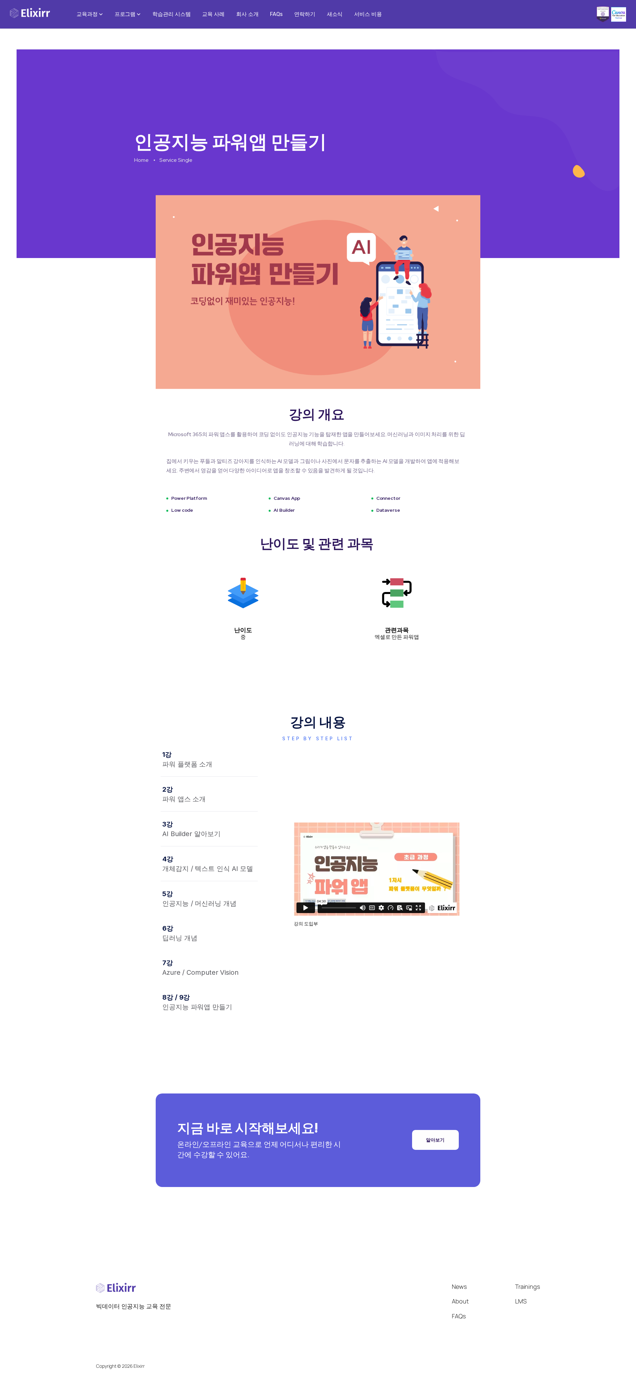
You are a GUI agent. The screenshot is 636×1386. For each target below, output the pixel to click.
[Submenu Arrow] (100, 14)
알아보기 (435, 1140)
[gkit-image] (30, 14)
